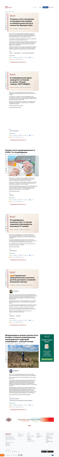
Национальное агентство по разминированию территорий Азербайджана (21, 400)
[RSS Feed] (18, 451)
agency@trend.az (8, 445)
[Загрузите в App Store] (44, 452)
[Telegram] (14, 451)
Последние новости (21, 434)
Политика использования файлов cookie (49, 441)
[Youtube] (12, 451)
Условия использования (49, 434)
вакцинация (11, 195)
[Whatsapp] (6, 451)
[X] (10, 451)
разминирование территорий (14, 398)
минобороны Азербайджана (14, 130)
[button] (6, 13)
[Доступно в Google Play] (50, 452)
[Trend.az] (8, 7)
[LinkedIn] (16, 451)
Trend (19, 36)
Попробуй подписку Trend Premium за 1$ (18, 62)
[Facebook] (8, 451)
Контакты (28, 437)
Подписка (38, 434)
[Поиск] (33, 7)
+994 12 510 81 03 (8, 444)
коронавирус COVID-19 (13, 250)
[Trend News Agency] (8, 434)
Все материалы (15, 371)
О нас (28, 434)
